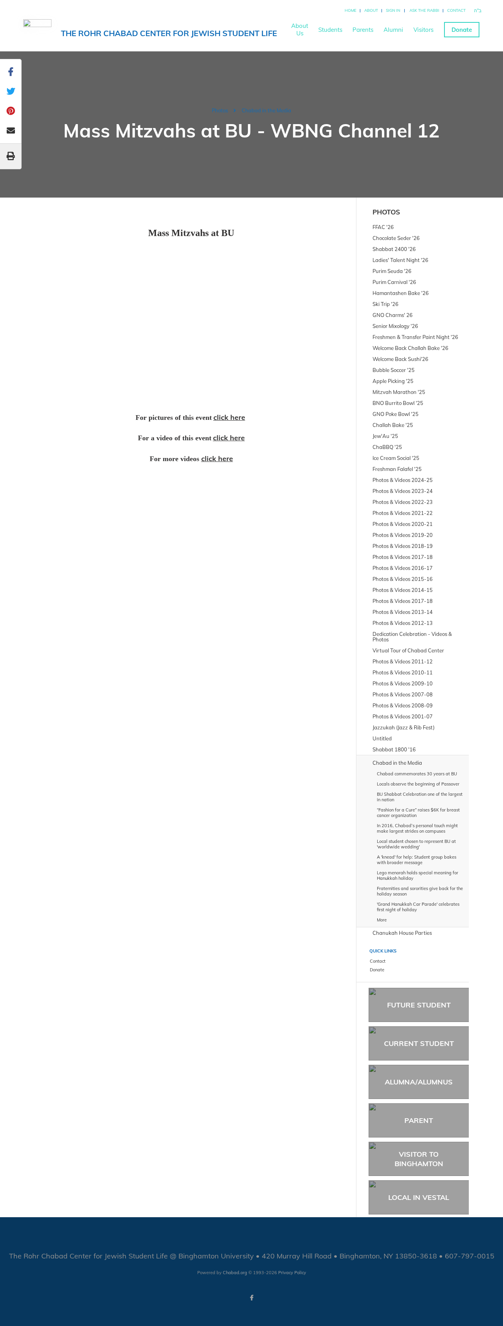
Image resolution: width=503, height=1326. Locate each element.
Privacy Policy (292, 1272)
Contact (456, 10)
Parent (418, 1120)
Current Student (419, 1043)
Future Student (419, 1004)
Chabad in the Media (266, 110)
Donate (462, 29)
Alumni (393, 29)
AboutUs (299, 29)
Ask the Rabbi (424, 10)
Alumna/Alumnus (419, 1081)
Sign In (393, 10)
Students (330, 29)
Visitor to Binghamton (419, 1159)
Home (350, 10)
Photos (220, 110)
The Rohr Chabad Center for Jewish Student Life (169, 33)
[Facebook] (251, 1297)
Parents (362, 29)
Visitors (423, 29)
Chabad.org (235, 1272)
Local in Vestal (418, 1197)
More (382, 920)
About (371, 10)
